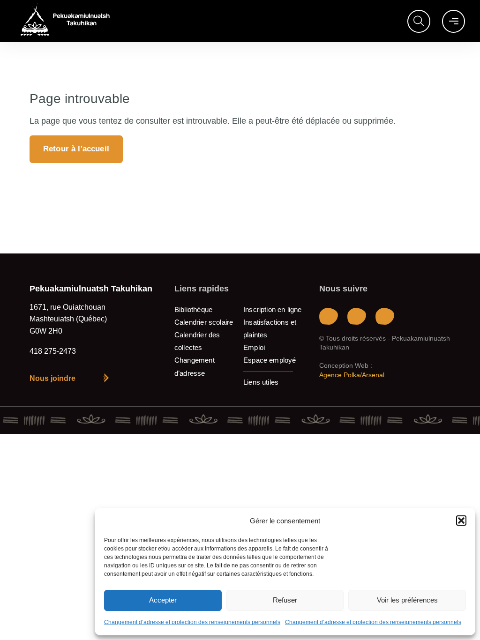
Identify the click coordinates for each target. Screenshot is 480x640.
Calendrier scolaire (203, 322)
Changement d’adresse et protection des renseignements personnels (192, 622)
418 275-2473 (53, 351)
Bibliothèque (193, 309)
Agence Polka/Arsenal (351, 375)
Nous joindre (52, 378)
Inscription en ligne (272, 309)
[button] (461, 520)
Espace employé (269, 360)
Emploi (254, 347)
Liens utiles (260, 382)
